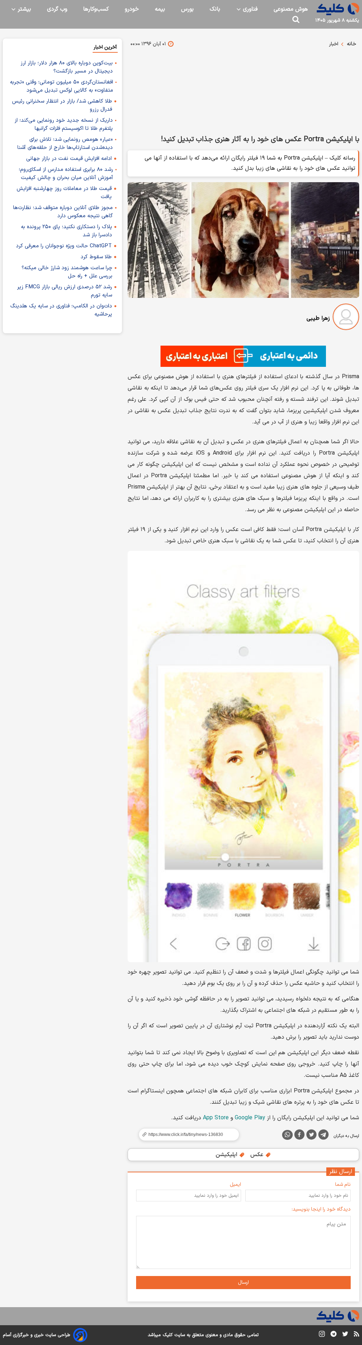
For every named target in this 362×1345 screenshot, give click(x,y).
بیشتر (23, 9)
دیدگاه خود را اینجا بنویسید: (321, 1209)
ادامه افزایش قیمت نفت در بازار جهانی (69, 159)
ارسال (243, 1282)
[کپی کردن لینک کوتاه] (185, 1134)
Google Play (250, 1118)
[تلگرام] (323, 1136)
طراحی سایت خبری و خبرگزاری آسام (36, 1335)
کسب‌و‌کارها (96, 9)
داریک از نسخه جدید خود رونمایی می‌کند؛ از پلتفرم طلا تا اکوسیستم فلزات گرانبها (63, 124)
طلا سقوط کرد (96, 257)
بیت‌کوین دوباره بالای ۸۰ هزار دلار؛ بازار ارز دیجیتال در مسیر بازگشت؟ (67, 67)
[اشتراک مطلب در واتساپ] (287, 1135)
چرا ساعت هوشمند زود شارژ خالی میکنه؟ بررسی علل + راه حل (67, 272)
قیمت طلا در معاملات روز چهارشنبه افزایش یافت (64, 193)
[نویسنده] (346, 318)
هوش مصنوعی (291, 9)
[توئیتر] (311, 1136)
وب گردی (57, 9)
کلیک (168, 1335)
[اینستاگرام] (322, 1335)
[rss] (356, 1335)
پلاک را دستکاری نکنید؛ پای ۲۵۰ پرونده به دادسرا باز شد (66, 231)
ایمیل (235, 1184)
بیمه (160, 9)
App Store (216, 1118)
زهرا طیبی (318, 318)
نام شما (343, 1184)
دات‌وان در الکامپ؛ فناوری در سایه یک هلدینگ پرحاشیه (61, 310)
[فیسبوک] (299, 1136)
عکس (257, 1154)
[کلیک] (338, 9)
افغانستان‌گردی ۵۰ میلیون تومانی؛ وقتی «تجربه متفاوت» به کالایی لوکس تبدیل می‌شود (61, 86)
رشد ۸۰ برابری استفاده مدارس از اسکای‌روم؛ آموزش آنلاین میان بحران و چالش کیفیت (66, 174)
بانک (215, 9)
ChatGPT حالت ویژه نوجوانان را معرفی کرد (64, 246)
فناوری (249, 9)
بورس (187, 9)
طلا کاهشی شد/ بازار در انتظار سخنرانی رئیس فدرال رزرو (62, 105)
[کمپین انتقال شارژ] (243, 356)
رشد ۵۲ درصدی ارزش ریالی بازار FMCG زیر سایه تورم (64, 291)
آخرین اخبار (105, 47)
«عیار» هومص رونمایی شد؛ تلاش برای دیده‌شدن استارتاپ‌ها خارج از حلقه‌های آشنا (65, 143)
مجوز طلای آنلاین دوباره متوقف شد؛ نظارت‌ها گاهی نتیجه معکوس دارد (63, 212)
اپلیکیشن (227, 1154)
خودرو (132, 9)
